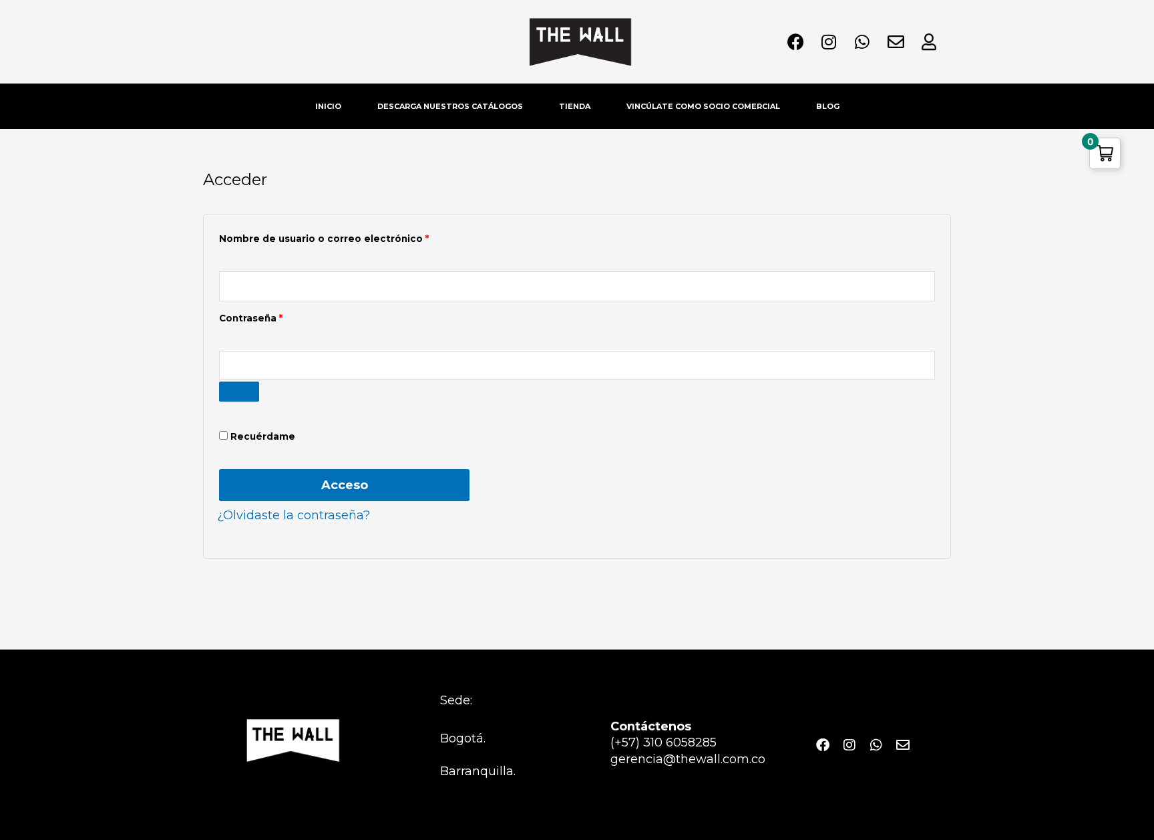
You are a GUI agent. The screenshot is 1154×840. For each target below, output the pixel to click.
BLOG (827, 106)
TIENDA (574, 106)
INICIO (328, 106)
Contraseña (279, 316)
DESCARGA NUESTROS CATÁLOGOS (450, 106)
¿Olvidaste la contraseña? (293, 515)
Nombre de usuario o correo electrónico (352, 237)
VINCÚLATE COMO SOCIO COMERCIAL (703, 106)
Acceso (344, 485)
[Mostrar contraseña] (239, 392)
